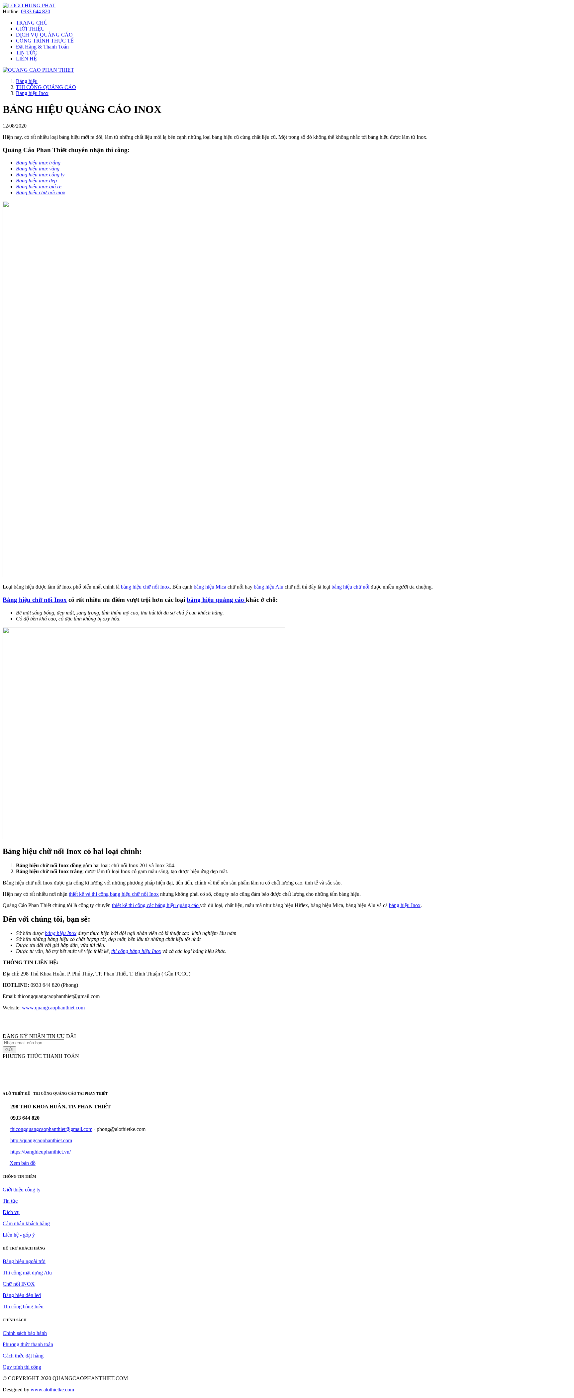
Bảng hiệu (27, 81)
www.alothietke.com (52, 1389)
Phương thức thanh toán (28, 1344)
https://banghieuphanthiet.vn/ (40, 1152)
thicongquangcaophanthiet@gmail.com (51, 1129)
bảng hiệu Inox (405, 905)
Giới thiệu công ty (22, 1189)
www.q (30, 1007)
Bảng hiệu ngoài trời (24, 1261)
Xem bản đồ (23, 1163)
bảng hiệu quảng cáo (215, 599)
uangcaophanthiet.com (61, 1007)
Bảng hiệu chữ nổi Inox (35, 599)
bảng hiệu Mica (210, 587)
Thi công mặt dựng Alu (27, 1272)
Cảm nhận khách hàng (26, 1223)
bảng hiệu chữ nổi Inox (145, 587)
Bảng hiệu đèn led (22, 1295)
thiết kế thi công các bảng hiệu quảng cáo (155, 905)
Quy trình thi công (22, 1367)
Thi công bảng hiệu (23, 1306)
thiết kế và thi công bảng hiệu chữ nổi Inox (114, 894)
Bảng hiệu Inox (32, 93)
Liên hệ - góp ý (19, 1235)
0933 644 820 (35, 11)
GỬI (9, 1049)
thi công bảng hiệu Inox (136, 951)
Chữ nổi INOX (19, 1284)
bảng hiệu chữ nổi (350, 587)
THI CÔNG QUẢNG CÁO (46, 87)
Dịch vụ (11, 1212)
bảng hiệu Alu (268, 587)
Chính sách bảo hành (25, 1333)
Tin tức (10, 1201)
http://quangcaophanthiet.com (41, 1140)
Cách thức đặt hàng (23, 1355)
